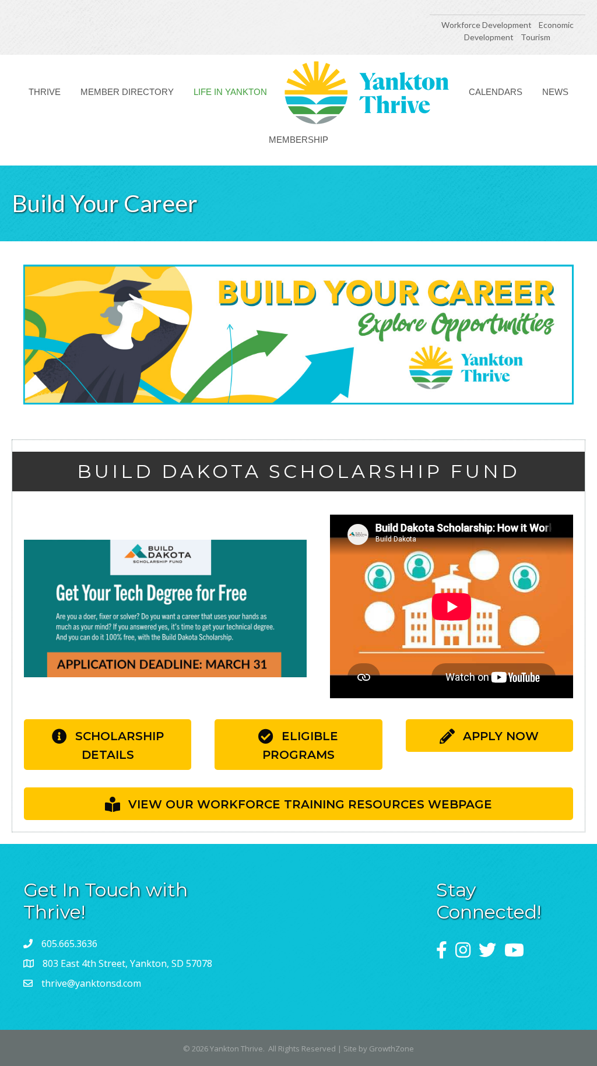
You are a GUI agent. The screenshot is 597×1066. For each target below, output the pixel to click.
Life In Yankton (230, 92)
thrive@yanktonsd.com (91, 983)
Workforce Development (486, 25)
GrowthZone (391, 1048)
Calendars (495, 92)
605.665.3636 (69, 943)
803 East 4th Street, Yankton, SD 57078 (127, 963)
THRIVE (45, 92)
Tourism (535, 37)
